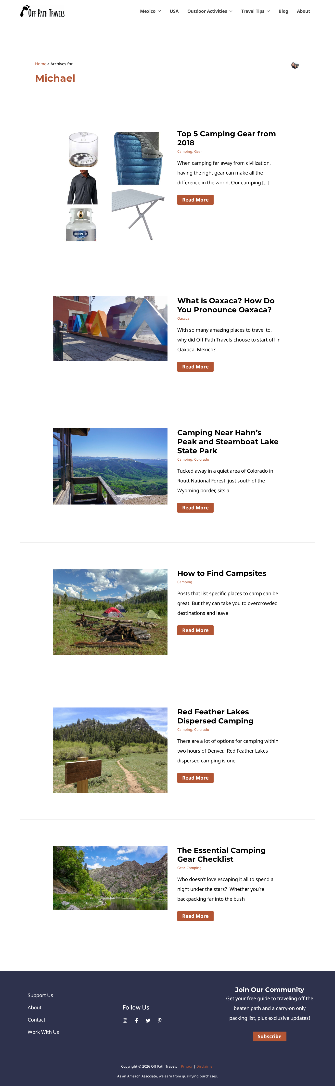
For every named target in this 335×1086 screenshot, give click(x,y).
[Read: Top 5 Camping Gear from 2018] (110, 186)
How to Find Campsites (221, 573)
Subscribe (270, 1036)
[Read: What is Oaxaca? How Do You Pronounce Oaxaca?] (110, 328)
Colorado (201, 459)
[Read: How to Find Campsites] (110, 611)
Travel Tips (252, 11)
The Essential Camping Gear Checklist (221, 855)
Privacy (187, 1066)
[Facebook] (136, 1020)
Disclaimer (205, 1066)
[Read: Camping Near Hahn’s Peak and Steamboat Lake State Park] (110, 466)
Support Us (40, 995)
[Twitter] (148, 1020)
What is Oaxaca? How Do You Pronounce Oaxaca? (226, 305)
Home (40, 63)
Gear (198, 151)
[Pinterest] (159, 1020)
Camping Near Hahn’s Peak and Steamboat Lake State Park (228, 441)
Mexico (147, 11)
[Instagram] (125, 1020)
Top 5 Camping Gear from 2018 (226, 138)
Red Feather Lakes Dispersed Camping (215, 716)
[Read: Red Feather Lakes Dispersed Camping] (110, 749)
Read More (195, 200)
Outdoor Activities (207, 11)
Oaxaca (183, 318)
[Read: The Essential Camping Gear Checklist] (110, 877)
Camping (184, 151)
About (303, 11)
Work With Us (43, 1032)
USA (174, 11)
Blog (283, 11)
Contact (36, 1019)
